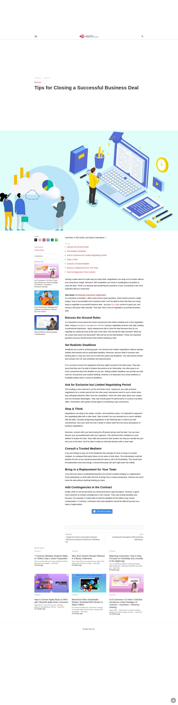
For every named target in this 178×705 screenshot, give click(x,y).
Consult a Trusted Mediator (78, 264)
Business (47, 78)
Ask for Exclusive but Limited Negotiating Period (87, 255)
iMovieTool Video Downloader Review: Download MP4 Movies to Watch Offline (87, 602)
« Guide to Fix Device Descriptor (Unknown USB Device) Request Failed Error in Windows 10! (83, 539)
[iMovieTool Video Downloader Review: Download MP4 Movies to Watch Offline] (89, 583)
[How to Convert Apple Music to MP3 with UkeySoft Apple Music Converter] (51, 583)
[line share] (56, 240)
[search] (142, 36)
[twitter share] (35, 240)
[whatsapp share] (52, 240)
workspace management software (91, 325)
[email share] (40, 240)
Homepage (37, 78)
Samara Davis (39, 250)
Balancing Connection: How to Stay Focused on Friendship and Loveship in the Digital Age (126, 558)
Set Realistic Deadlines (77, 251)
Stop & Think (72, 259)
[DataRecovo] (89, 36)
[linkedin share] (48, 240)
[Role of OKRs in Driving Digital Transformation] (46, 322)
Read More (55, 563)
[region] (89, 16)
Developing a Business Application (90, 295)
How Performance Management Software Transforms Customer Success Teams (46, 309)
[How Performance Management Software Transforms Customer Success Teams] (46, 297)
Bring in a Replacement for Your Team (82, 268)
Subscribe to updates (104, 511)
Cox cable (115, 304)
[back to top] (173, 700)
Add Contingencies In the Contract (81, 272)
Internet (37, 551)
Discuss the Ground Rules (78, 247)
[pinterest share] (44, 240)
